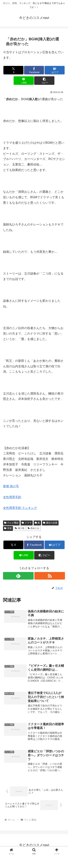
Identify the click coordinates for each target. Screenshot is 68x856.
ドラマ (28, 522)
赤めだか (34, 528)
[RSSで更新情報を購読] (49, 576)
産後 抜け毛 (11, 486)
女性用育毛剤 (12, 497)
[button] (44, 80)
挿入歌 (21, 528)
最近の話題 (51, 522)
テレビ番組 (13, 522)
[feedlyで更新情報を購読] (18, 576)
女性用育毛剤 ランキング (20, 508)
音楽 (9, 528)
